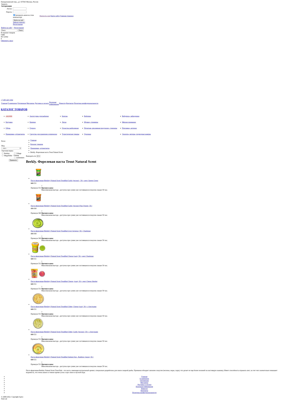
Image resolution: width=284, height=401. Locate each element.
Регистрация (18, 24)
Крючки (33, 122)
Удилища (87, 134)
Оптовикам (21, 103)
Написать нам (45, 16)
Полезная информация (144, 387)
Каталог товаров (36, 144)
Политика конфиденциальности (86, 103)
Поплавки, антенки (129, 128)
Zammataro (20, 158)
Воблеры (87, 116)
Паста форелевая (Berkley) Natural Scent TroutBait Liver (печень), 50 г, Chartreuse (61, 231)
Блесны (65, 116)
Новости (62, 103)
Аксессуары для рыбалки (39, 116)
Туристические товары (70, 134)
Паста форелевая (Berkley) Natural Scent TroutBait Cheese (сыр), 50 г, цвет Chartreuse (62, 256)
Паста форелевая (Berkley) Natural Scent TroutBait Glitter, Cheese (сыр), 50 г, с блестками (63, 307)
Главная (4, 103)
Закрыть (4, 4)
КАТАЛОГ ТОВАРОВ (14, 109)
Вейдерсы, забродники (130, 116)
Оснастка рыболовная (70, 128)
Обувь (8, 128)
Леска (64, 122)
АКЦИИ (9, 116)
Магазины (30, 103)
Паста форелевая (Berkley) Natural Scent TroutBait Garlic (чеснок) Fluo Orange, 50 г (61, 206)
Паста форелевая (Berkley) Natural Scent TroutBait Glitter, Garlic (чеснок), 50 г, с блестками (64, 332)
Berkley (7, 153)
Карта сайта (55, 16)
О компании (12, 103)
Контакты (70, 103)
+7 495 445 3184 (7, 100)
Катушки (9, 122)
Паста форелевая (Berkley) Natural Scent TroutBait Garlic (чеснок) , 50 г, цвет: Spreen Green (64, 181)
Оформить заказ (7, 41)
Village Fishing (17, 154)
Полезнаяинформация (54, 103)
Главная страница (66, 16)
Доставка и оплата (42, 103)
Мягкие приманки (129, 122)
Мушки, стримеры (91, 122)
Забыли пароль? (19, 22)
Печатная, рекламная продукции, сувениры (100, 128)
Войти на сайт (6, 28)
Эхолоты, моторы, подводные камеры (136, 134)
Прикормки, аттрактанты (15, 134)
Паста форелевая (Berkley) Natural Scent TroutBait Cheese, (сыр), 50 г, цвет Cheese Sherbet (64, 281)
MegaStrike (8, 156)
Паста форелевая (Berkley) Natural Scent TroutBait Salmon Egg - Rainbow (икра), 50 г (62, 357)
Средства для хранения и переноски (43, 134)
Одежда (33, 128)
